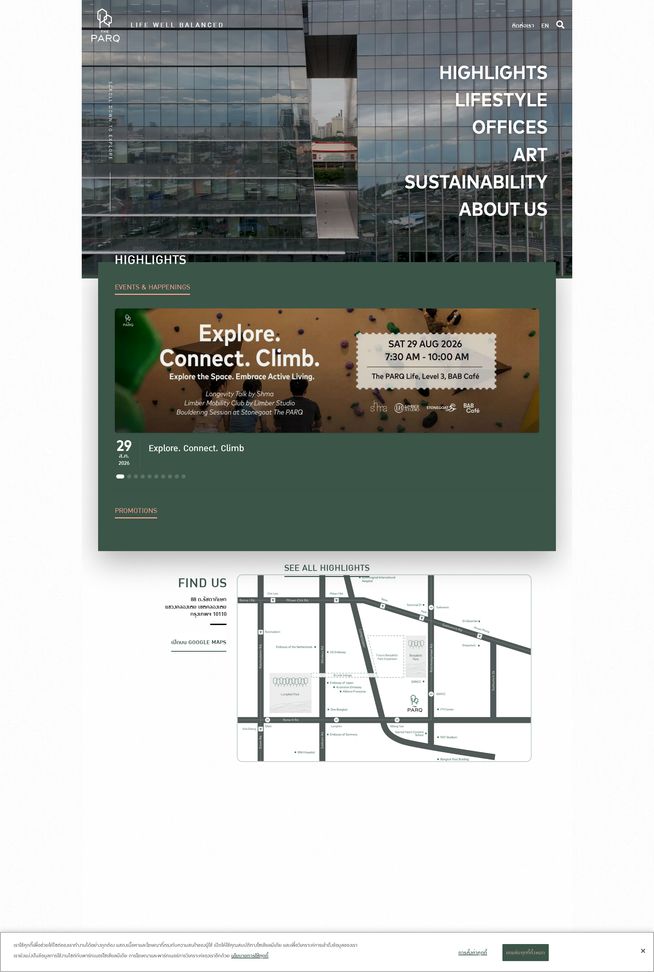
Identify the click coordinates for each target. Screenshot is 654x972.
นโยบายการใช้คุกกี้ (249, 956)
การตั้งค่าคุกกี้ (472, 952)
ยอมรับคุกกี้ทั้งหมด (525, 952)
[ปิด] (643, 950)
